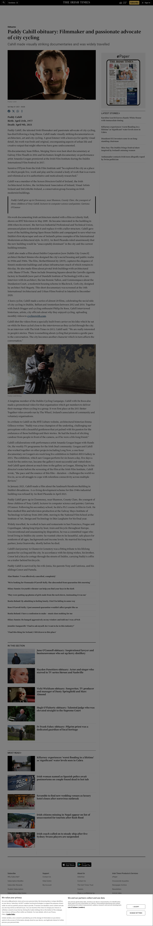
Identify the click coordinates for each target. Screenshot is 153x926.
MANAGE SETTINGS (136, 913)
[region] (76, 910)
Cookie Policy (10, 914)
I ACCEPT (136, 906)
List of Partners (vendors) (76, 907)
